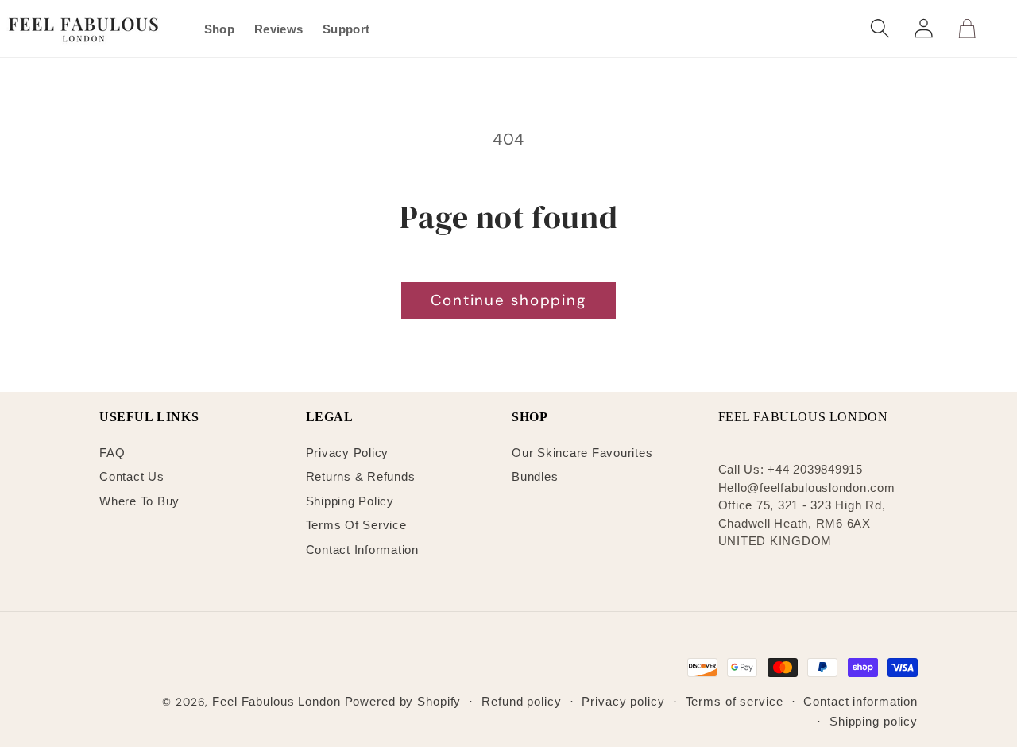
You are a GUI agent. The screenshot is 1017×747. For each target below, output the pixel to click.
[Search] (880, 28)
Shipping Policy (350, 501)
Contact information (860, 701)
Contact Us (131, 476)
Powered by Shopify (403, 701)
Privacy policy (623, 701)
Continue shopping (508, 300)
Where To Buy (139, 501)
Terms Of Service (356, 525)
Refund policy (521, 701)
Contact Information (362, 549)
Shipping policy (873, 721)
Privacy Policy (347, 452)
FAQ (112, 452)
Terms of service (734, 701)
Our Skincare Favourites (582, 452)
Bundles (535, 476)
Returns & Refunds (361, 476)
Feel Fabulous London (276, 701)
